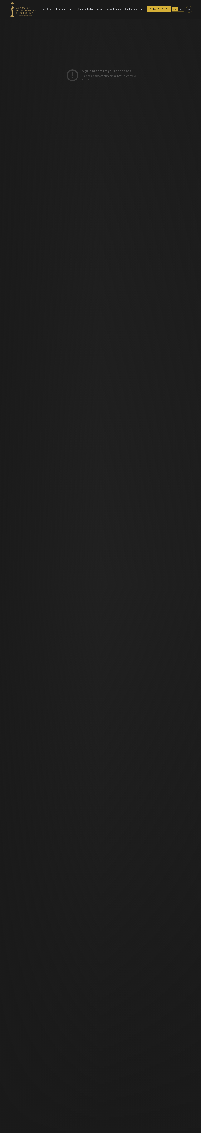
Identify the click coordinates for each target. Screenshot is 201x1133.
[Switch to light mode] (189, 9)
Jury (71, 9)
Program (60, 9)
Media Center (132, 9)
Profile (45, 9)
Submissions (158, 9)
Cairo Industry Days (88, 9)
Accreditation (113, 9)
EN (174, 9)
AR (181, 9)
